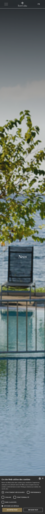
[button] (22, 506)
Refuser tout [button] (33, 510)
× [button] (42, 478)
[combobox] (40, 478)
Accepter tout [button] (12, 510)
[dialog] (22, 495)
